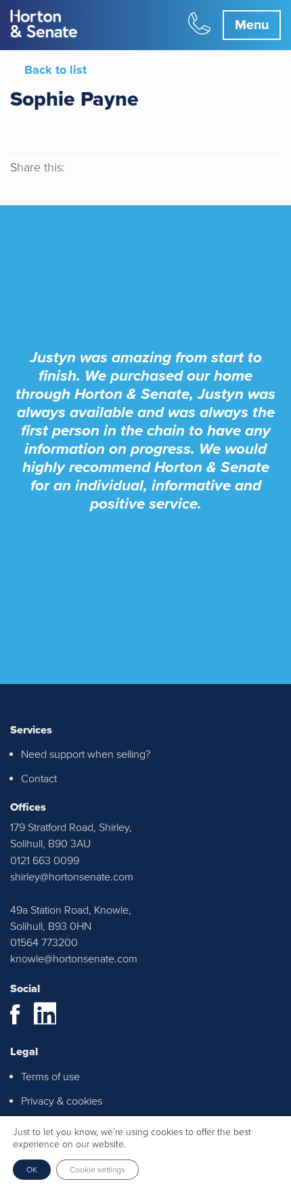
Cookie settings (97, 1169)
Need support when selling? (86, 754)
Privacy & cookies (61, 1101)
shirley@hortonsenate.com (71, 877)
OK (31, 1169)
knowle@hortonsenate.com (73, 959)
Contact (39, 779)
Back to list (55, 69)
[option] (145, 375)
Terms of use (50, 1077)
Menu (252, 25)
